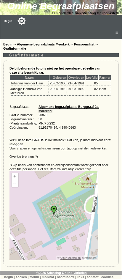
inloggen (16, 144)
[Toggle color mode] (22, 21)
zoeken (21, 277)
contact (67, 148)
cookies (107, 277)
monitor (48, 277)
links (80, 277)
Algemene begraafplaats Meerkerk (43, 44)
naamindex (65, 277)
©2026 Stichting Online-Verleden (61, 273)
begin (8, 277)
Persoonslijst (84, 44)
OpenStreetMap (70, 257)
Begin (8, 21)
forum (34, 277)
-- (15, 183)
